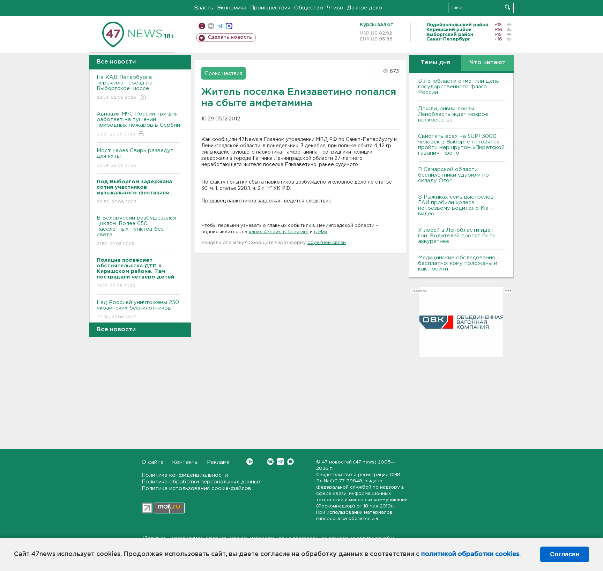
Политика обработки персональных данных (201, 482)
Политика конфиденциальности (185, 475)
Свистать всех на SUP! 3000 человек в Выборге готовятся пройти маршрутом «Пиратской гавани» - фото (461, 144)
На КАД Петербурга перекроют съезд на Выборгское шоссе (124, 87)
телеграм (220, 26)
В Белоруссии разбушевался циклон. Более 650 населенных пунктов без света (136, 231)
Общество (308, 8)
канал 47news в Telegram (278, 232)
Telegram (280, 461)
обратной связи (326, 243)
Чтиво (335, 8)
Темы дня (435, 62)
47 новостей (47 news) (349, 462)
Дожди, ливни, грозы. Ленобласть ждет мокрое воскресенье (453, 114)
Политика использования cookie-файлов (196, 488)
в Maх (320, 232)
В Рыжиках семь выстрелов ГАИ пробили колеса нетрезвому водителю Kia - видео (456, 205)
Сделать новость (230, 37)
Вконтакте (270, 461)
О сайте (153, 462)
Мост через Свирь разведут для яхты (135, 157)
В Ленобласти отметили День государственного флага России (458, 87)
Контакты (185, 462)
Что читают (488, 62)
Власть (203, 8)
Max (290, 461)
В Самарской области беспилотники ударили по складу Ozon (453, 175)
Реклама (218, 462)
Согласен (564, 554)
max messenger (229, 26)
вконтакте (211, 26)
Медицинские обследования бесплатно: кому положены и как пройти (457, 263)
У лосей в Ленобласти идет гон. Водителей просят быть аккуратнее (457, 236)
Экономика (231, 8)
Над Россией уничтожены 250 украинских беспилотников (138, 309)
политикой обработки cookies (470, 554)
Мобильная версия (202, 26)
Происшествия (270, 8)
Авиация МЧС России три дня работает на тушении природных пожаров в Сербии (138, 124)
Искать (507, 7)
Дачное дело (364, 8)
